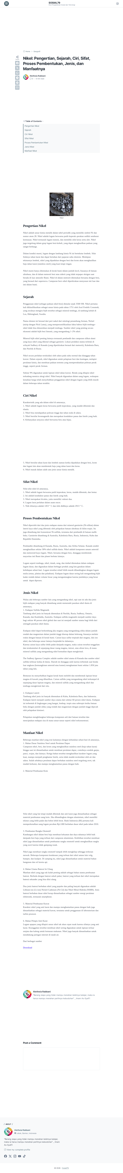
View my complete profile (18, 1149)
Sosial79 (54, 2)
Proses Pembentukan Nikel (36, 142)
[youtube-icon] (19, 1156)
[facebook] (17, 63)
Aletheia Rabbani (22, 1130)
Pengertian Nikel (32, 126)
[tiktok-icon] (24, 1156)
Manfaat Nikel (31, 151)
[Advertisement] (61, 28)
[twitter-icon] (10, 1156)
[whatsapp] (17, 73)
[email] (17, 87)
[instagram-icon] (14, 1156)
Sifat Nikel (29, 138)
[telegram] (17, 78)
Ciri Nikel (29, 134)
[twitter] (17, 68)
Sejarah (28, 130)
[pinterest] (17, 82)
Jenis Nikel (29, 147)
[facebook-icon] (5, 1156)
